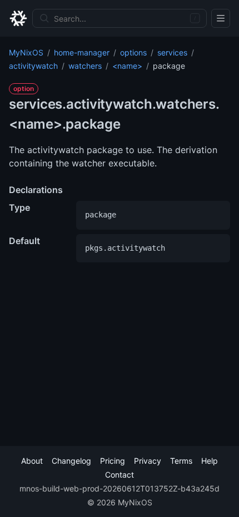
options (133, 52)
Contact (119, 474)
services (172, 52)
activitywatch (33, 65)
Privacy (147, 460)
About (32, 460)
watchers (85, 65)
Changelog (71, 460)
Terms (181, 460)
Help (209, 460)
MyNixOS (26, 52)
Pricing (112, 460)
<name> (127, 65)
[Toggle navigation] (220, 18)
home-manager (81, 52)
